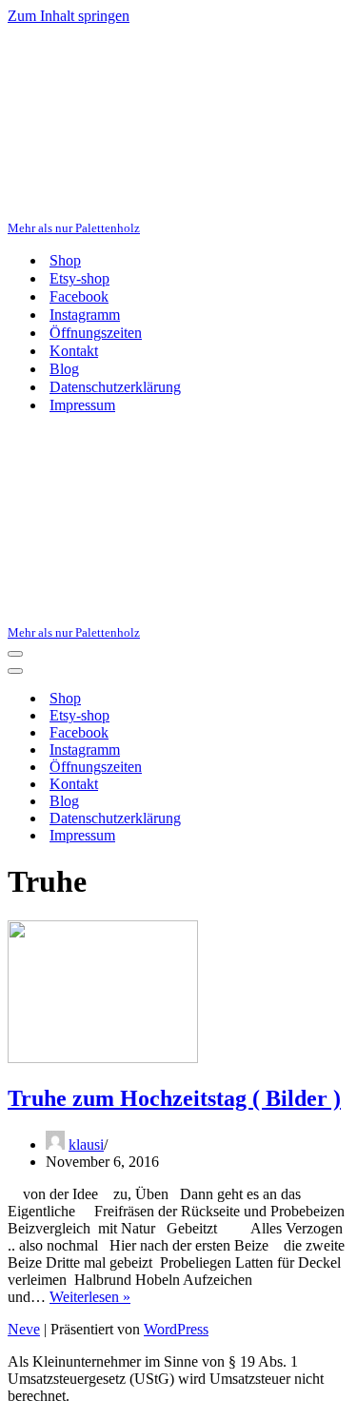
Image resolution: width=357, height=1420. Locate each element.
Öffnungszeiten (96, 333)
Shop (65, 260)
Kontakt (74, 351)
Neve (24, 1329)
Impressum (82, 405)
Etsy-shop (79, 278)
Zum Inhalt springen (68, 16)
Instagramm (85, 314)
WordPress (176, 1329)
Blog (64, 369)
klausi (86, 1144)
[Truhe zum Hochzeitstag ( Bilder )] (103, 1058)
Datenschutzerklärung (115, 387)
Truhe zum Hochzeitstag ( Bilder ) (174, 1098)
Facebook (79, 296)
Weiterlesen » (90, 1297)
